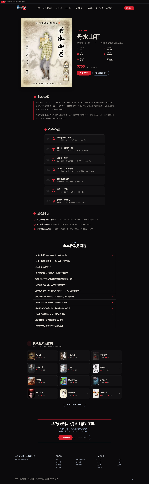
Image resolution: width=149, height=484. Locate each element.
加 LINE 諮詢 (81, 437)
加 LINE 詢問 (101, 73)
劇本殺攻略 (99, 8)
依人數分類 (78, 8)
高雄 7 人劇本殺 (83, 31)
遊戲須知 (90, 8)
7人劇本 (119, 462)
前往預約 (109, 8)
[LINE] (132, 479)
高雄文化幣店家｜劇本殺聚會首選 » (16, 2)
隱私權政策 (24, 459)
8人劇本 (98, 465)
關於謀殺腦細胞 (48, 8)
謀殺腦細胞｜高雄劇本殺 (25, 456)
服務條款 (17, 459)
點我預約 (85, 73)
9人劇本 (119, 465)
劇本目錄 (68, 8)
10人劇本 (99, 467)
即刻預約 (129, 8)
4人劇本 (98, 459)
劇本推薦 (59, 8)
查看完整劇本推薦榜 (75, 404)
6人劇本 (98, 462)
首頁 (38, 8)
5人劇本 (119, 459)
